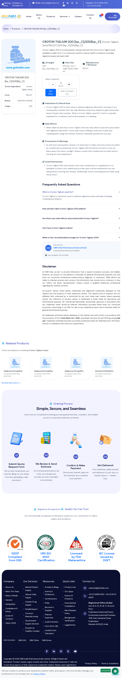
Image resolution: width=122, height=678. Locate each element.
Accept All (106, 670)
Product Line (70, 587)
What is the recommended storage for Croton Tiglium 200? (70, 237)
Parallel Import (31, 609)
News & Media (11, 595)
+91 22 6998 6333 (97, 3)
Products (51, 16)
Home (28, 16)
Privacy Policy (91, 663)
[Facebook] (63, 3)
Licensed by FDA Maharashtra (76, 557)
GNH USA (22, 640)
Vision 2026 (10, 623)
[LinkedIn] (68, 3)
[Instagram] (72, 3)
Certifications (51, 598)
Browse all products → (12, 383)
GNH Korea (46, 640)
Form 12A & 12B (51, 626)
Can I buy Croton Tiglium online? (57, 228)
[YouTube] (64, 5)
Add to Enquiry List (67, 92)
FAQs (47, 603)
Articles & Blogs (52, 587)
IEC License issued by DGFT (106, 557)
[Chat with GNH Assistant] (115, 671)
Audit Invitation (51, 622)
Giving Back (10, 604)
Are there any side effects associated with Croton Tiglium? (70, 218)
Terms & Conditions (109, 663)
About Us (39, 16)
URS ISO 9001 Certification (46, 557)
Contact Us (90, 16)
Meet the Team (12, 591)
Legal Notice (70, 625)
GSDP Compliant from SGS (15, 557)
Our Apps (69, 591)
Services (63, 16)
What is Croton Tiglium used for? (58, 192)
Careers (78, 16)
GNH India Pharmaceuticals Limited (69, 247)
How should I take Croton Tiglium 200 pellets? (64, 209)
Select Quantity (52, 79)
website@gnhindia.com (47, 3)
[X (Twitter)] (77, 3)
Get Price (51, 92)
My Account (112, 16)
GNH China (34, 640)
